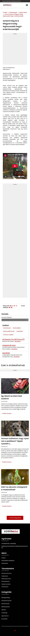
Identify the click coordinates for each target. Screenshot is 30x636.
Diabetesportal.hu (6, 578)
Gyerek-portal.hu (6, 584)
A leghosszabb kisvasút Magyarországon (11, 1)
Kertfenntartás (5, 603)
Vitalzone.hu (5, 576)
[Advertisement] (15, 49)
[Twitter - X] (15, 306)
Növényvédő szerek (8, 331)
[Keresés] (27, 320)
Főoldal (5, 12)
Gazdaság (4, 613)
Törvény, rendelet (8, 334)
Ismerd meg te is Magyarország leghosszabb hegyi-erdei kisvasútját (13, 15)
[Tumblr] (16, 306)
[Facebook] (11, 306)
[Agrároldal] (7, 5)
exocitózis (6, 353)
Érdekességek (13, 12)
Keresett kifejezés (7, 317)
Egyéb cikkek (23, 12)
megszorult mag (9, 345)
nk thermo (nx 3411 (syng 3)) (13, 339)
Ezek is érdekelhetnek (13, 365)
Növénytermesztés (6, 600)
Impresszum (5, 563)
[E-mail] (13, 306)
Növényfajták (16, 328)
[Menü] (27, 5)
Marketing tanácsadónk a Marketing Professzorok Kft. (15, 547)
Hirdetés (15, 33)
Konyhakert (4, 619)
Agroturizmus (5, 616)
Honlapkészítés (6, 543)
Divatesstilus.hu (6, 581)
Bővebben (18, 341)
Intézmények (7, 328)
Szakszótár (20, 331)
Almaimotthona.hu (7, 573)
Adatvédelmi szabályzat (8, 560)
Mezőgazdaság (6, 597)
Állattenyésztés (6, 606)
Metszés (4, 609)
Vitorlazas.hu (5, 586)
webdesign (13, 543)
